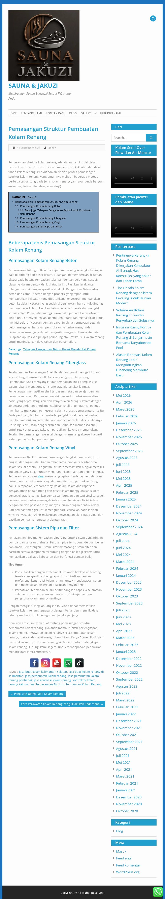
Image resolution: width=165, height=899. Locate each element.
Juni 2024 (123, 547)
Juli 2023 (123, 610)
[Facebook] (34, 663)
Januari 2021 (126, 790)
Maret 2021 (125, 776)
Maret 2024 (125, 561)
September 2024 (129, 527)
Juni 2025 (123, 471)
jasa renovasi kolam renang (52, 680)
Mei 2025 (123, 478)
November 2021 (129, 728)
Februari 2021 (127, 783)
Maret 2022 (125, 700)
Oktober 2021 (127, 734)
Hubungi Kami (110, 113)
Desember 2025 (129, 430)
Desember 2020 (129, 797)
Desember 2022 (129, 658)
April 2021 (124, 769)
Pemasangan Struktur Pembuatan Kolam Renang (68, 684)
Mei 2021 (123, 762)
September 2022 (129, 679)
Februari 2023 (127, 644)
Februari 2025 (127, 492)
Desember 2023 (129, 582)
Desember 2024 (129, 506)
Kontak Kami (55, 113)
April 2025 (124, 485)
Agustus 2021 (126, 748)
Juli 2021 (123, 755)
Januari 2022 (126, 714)
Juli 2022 (123, 693)
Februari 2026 (127, 416)
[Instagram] (45, 663)
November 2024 (129, 513)
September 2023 (129, 603)
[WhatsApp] (68, 663)
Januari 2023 (126, 651)
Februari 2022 (127, 707)
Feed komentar (128, 865)
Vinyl (41, 476)
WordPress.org (127, 872)
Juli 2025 (123, 464)
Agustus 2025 (126, 457)
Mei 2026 (123, 395)
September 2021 (129, 741)
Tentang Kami (31, 113)
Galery (86, 113)
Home (12, 113)
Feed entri (124, 858)
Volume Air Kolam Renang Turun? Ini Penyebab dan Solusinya (135, 315)
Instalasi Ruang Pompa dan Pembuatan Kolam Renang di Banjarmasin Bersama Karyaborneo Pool (134, 337)
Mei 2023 (123, 624)
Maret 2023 (125, 637)
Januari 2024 (126, 575)
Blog (73, 113)
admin (52, 148)
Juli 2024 (123, 540)
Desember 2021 (129, 721)
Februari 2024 (127, 568)
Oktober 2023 (127, 596)
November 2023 (129, 589)
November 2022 (129, 665)
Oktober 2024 (127, 520)
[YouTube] (56, 663)
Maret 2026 (125, 409)
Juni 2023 (123, 617)
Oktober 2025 (127, 443)
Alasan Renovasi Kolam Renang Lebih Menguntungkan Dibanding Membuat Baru (134, 364)
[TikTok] (79, 663)
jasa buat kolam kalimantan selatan (43, 672)
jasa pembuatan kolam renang (45, 676)
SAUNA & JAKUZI (33, 85)
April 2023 (124, 631)
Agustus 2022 (126, 686)
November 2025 (129, 437)
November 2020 (129, 804)
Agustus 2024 (126, 534)
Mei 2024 (123, 554)
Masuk (121, 851)
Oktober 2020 (127, 811)
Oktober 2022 (127, 672)
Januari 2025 (126, 499)
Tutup (31, 197)
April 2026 (124, 402)
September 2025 (129, 450)
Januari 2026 (126, 423)
